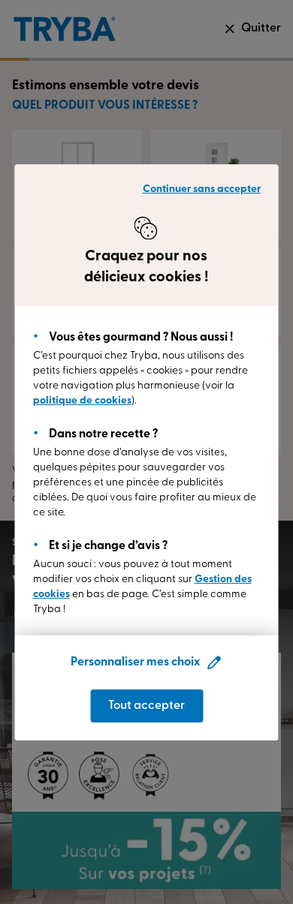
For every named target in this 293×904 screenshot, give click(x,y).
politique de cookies (82, 401)
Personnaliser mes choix (135, 662)
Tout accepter (146, 706)
